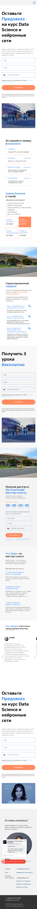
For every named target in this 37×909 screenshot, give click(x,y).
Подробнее (27, 158)
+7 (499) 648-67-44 (22, 869)
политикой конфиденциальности (22, 539)
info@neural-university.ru (24, 872)
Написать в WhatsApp (23, 884)
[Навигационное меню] (34, 3)
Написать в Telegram (23, 881)
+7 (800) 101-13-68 (13, 898)
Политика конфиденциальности (15, 906)
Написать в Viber (22, 887)
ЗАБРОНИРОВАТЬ (14, 535)
